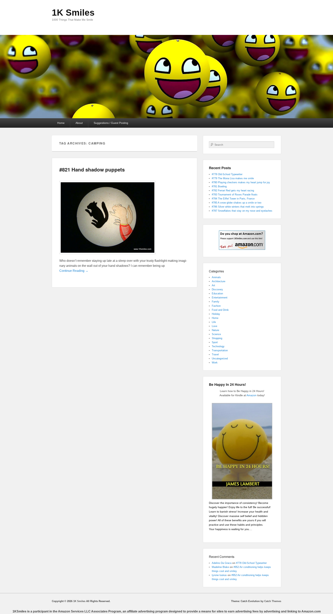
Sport (215, 342)
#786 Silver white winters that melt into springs (238, 206)
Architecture (218, 281)
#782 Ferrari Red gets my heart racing (233, 190)
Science (216, 334)
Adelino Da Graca (221, 563)
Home (61, 122)
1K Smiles (73, 13)
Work (215, 362)
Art (213, 285)
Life (214, 322)
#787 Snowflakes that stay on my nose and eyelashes (242, 210)
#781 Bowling (219, 186)
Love (214, 326)
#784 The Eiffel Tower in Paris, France (233, 198)
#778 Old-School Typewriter (227, 174)
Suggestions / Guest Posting (111, 122)
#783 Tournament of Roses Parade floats (234, 194)
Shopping (217, 338)
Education (217, 293)
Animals (216, 277)
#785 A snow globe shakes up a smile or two (236, 202)
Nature (215, 330)
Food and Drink (220, 309)
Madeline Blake (220, 567)
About (79, 122)
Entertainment (219, 297)
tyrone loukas (219, 575)
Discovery (217, 289)
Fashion (216, 305)
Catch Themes (272, 601)
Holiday (216, 313)
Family (215, 301)
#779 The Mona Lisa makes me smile (233, 178)
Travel (215, 354)
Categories (216, 271)
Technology (218, 346)
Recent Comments (221, 556)
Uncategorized (220, 358)
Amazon (251, 395)
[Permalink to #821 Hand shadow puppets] (107, 256)
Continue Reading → (73, 270)
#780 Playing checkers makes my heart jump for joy (241, 182)
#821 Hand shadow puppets (92, 169)
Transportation (220, 350)
